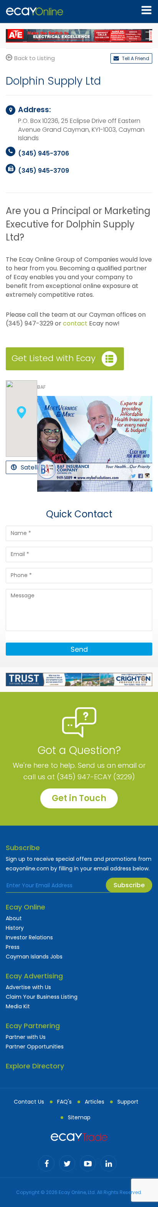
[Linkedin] (108, 1163)
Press (13, 947)
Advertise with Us (28, 987)
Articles (94, 1102)
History (15, 928)
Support (127, 1102)
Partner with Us (26, 1037)
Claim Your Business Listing (41, 997)
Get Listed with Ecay (53, 358)
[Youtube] (88, 1163)
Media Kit (18, 1006)
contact (75, 323)
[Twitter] (67, 1163)
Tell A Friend (135, 58)
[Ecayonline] (34, 11)
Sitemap (79, 1117)
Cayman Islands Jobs (34, 956)
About (14, 918)
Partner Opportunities (35, 1046)
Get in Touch (79, 798)
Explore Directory (35, 1066)
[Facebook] (46, 1163)
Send (79, 649)
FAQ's (64, 1102)
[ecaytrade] (79, 1136)
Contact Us (29, 1102)
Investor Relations (29, 937)
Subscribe (129, 885)
